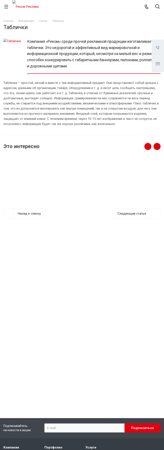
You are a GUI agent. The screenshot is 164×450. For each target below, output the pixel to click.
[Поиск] (157, 7)
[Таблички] (12, 41)
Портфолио (53, 447)
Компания (11, 447)
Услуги (90, 447)
